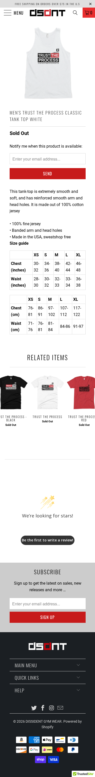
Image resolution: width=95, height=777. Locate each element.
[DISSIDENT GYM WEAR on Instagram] (51, 708)
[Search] (77, 12)
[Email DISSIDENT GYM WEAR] (60, 708)
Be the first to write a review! (47, 540)
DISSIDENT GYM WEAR (44, 721)
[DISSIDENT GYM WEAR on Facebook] (43, 708)
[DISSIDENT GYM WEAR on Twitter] (34, 708)
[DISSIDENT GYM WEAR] (47, 13)
